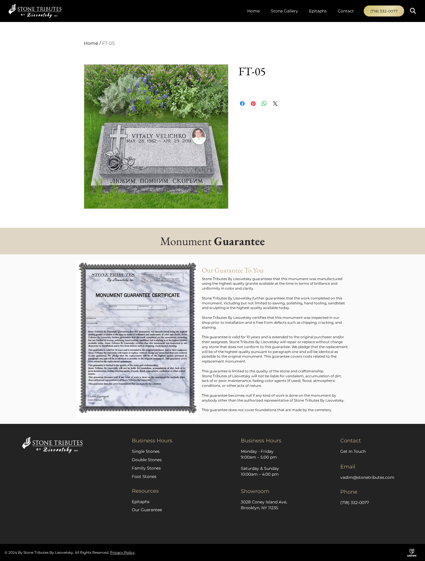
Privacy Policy (122, 552)
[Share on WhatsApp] (264, 103)
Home (91, 43)
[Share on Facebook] (242, 103)
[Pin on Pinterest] (253, 103)
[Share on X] (275, 103)
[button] (413, 11)
